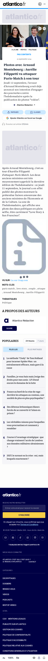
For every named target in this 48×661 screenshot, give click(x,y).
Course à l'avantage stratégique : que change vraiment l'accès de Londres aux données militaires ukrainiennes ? (25, 442)
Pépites (24, 50)
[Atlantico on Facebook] (20, 537)
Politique (33, 50)
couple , (33, 288)
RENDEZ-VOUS (9, 589)
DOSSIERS (7, 583)
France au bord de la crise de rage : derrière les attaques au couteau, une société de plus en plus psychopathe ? (25, 394)
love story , (23, 288)
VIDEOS (6, 594)
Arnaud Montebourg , (14, 292)
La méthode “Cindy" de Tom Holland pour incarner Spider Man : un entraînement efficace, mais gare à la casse (25, 363)
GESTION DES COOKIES (12, 629)
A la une (15, 50)
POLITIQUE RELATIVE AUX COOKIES (18, 645)
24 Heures (30, 341)
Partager (14, 112)
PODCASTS (7, 600)
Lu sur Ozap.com (19, 280)
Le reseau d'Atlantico (12, 562)
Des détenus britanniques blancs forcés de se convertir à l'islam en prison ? (23, 410)
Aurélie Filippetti (35, 292)
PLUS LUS (13, 349)
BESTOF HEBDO (9, 605)
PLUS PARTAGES (35, 349)
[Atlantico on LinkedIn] (28, 537)
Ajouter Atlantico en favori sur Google (26, 118)
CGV (5, 619)
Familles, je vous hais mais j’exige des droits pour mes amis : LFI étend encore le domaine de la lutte (25, 379)
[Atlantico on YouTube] (42, 537)
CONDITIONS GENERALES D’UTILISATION (20, 651)
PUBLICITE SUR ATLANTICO (14, 624)
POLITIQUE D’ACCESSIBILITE (14, 640)
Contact (32, 562)
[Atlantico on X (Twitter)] (13, 537)
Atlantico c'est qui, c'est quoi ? (17, 559)
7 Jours (41, 341)
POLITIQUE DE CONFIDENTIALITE (17, 635)
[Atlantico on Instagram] (35, 537)
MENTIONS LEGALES (16, 619)
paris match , (9, 288)
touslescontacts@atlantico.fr (24, 545)
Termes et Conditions (29, 524)
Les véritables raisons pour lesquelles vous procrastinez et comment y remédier (26, 425)
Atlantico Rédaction (25, 105)
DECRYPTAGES (9, 578)
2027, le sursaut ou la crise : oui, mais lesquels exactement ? (25, 457)
